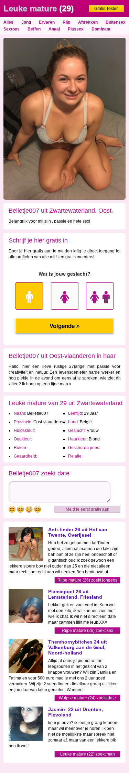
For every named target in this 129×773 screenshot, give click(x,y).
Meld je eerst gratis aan (87, 509)
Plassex (76, 29)
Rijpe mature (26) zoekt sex (87, 630)
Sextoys (11, 29)
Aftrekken (88, 22)
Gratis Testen (106, 8)
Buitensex (116, 22)
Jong (26, 22)
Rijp (66, 22)
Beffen (34, 29)
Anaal (54, 29)
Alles (8, 22)
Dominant (101, 29)
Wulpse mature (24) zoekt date (87, 698)
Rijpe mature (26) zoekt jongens (87, 580)
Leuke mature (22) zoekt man (87, 754)
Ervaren (47, 22)
